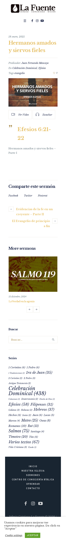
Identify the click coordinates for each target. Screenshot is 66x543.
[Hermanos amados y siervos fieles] (33, 92)
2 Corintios (15, 378)
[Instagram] (37, 20)
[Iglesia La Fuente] (33, 8)
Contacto (33, 488)
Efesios (42, 68)
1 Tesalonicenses (16, 373)
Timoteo (18, 437)
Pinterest (42, 195)
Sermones (33, 475)
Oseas (44, 420)
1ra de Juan (39, 372)
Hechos (14, 415)
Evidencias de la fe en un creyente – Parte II (34, 211)
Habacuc (26, 410)
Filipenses (41, 404)
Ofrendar (33, 484)
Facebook (13, 195)
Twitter (28, 195)
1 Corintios (16, 367)
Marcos (14, 420)
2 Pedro (29, 378)
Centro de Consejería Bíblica (33, 479)
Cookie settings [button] (13, 535)
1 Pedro (33, 367)
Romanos (17, 426)
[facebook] (32, 20)
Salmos (18, 430)
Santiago (37, 431)
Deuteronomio (29, 399)
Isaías (26, 415)
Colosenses (14, 399)
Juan (37, 415)
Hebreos (44, 409)
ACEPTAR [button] (32, 535)
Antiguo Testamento (19, 383)
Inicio (33, 466)
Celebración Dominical (24, 68)
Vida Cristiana (17, 447)
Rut (33, 426)
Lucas (49, 415)
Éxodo (32, 447)
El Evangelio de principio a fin (31, 223)
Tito (33, 436)
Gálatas (14, 410)
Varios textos (23, 442)
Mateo (29, 420)
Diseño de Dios (47, 399)
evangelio (19, 73)
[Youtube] (42, 20)
